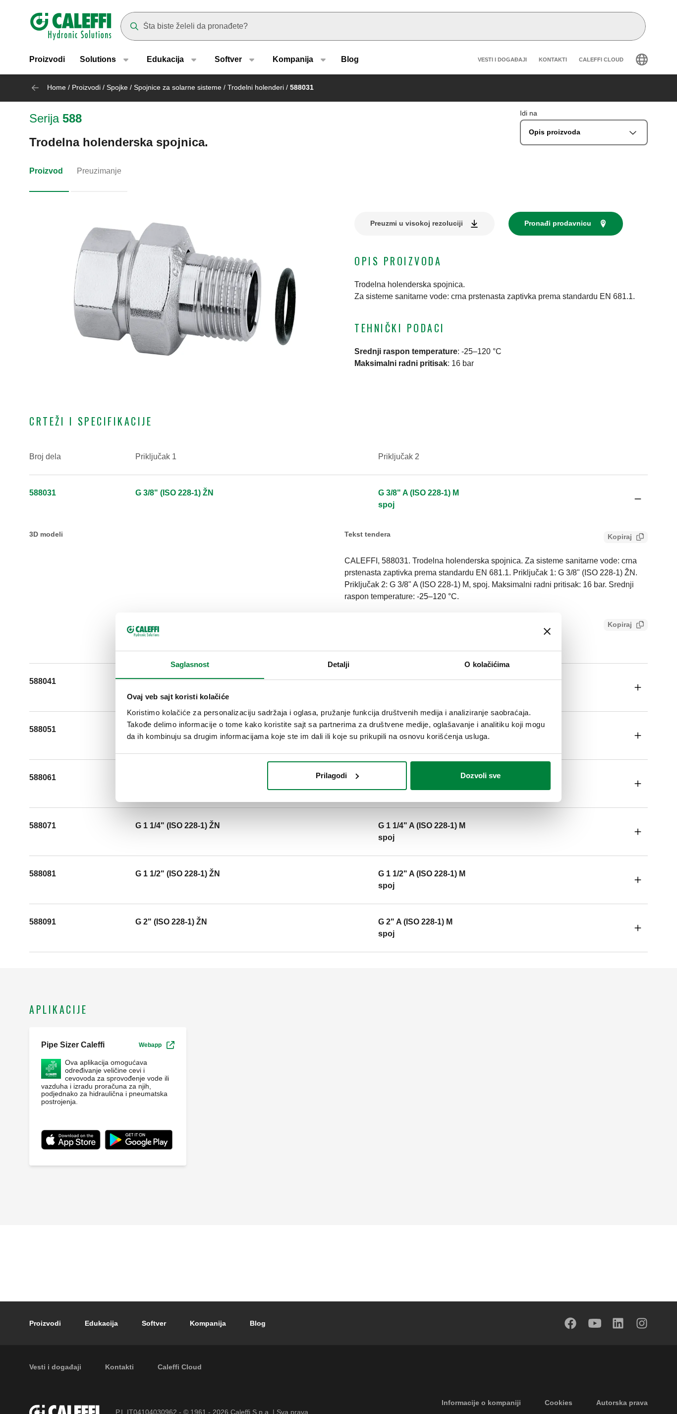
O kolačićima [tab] (486, 664)
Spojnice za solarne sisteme (178, 87)
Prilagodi (331, 775)
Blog (350, 59)
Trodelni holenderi (255, 87)
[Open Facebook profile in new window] (570, 1323)
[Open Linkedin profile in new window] (618, 1323)
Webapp (150, 1045)
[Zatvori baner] (547, 631)
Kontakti (553, 59)
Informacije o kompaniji (481, 1403)
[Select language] (642, 59)
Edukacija (101, 1323)
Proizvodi (47, 59)
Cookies (558, 1403)
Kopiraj (620, 537)
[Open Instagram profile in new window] (642, 1323)
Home (56, 87)
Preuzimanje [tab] (99, 171)
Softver (154, 1323)
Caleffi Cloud (601, 59)
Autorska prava (622, 1403)
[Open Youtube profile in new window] (594, 1323)
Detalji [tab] (339, 664)
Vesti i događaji (502, 59)
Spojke (117, 87)
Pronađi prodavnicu (557, 223)
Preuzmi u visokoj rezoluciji (416, 223)
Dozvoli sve (480, 775)
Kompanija (208, 1323)
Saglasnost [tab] (190, 664)
